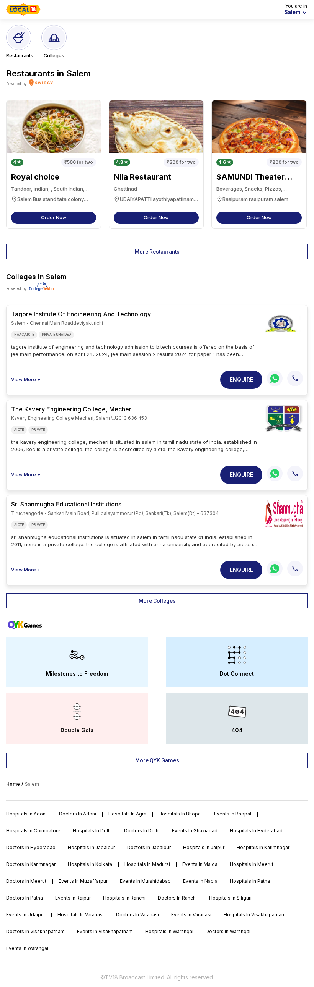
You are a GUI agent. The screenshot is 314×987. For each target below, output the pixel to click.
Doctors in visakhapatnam (35, 931)
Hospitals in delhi (92, 830)
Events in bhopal (232, 814)
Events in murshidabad (145, 881)
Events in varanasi (191, 914)
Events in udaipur (25, 914)
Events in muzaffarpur (83, 881)
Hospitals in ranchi (124, 898)
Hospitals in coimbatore (33, 830)
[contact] (295, 378)
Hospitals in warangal (169, 931)
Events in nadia (200, 881)
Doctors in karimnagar (31, 864)
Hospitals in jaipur (203, 847)
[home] (23, 9)
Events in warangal (27, 948)
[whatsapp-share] (275, 378)
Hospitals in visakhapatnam (255, 914)
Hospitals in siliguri (230, 898)
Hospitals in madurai (147, 864)
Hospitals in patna (250, 881)
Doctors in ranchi (177, 898)
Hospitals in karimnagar (263, 847)
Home (13, 784)
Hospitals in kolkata (90, 864)
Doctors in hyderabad (31, 847)
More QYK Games (157, 760)
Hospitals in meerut (251, 864)
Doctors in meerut (26, 881)
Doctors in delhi (142, 830)
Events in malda (200, 864)
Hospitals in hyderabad (256, 830)
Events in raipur (73, 898)
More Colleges (157, 601)
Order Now (53, 217)
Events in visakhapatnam (105, 931)
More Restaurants (157, 252)
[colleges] (284, 323)
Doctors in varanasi (137, 914)
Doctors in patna (24, 898)
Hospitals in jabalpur (91, 847)
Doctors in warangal (228, 931)
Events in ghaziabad (195, 830)
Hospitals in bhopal (180, 814)
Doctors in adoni (77, 814)
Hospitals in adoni (26, 814)
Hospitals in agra (127, 814)
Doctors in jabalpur (149, 847)
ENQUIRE (241, 379)
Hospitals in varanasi (80, 914)
